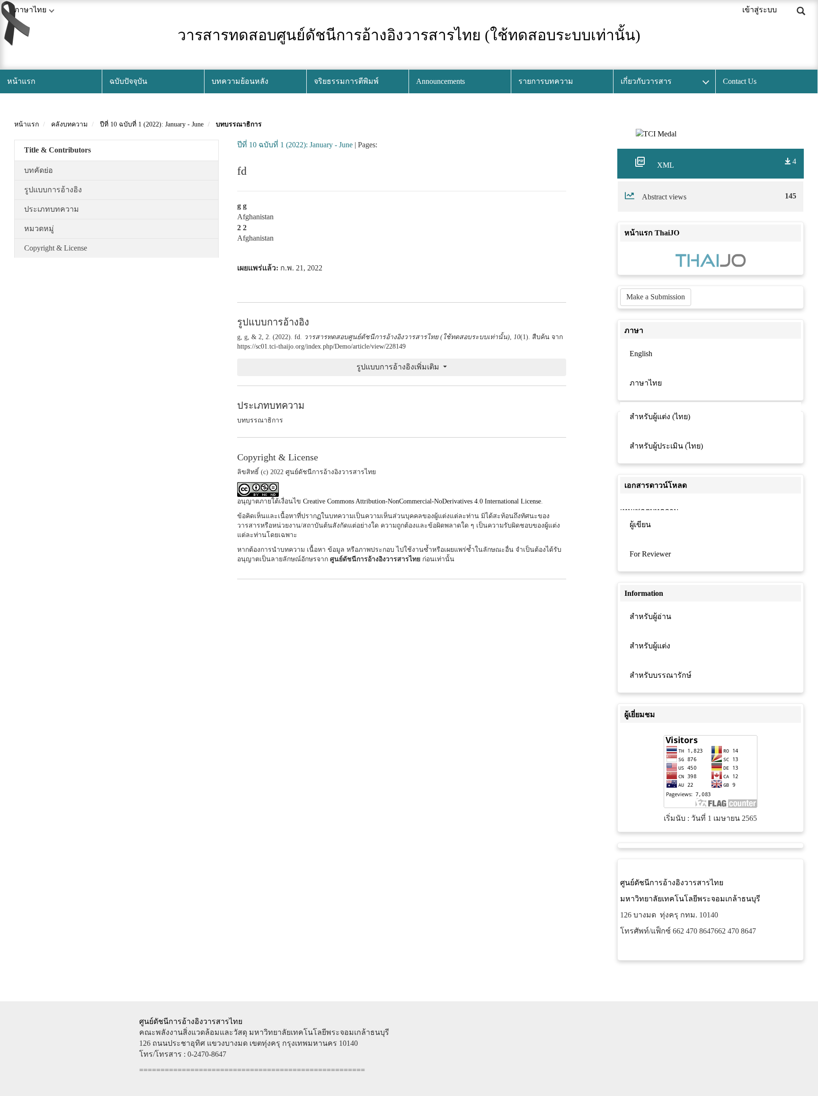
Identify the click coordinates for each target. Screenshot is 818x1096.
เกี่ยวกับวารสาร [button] (646, 81)
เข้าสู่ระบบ (759, 10)
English (641, 354)
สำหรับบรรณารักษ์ (661, 675)
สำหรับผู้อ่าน (650, 616)
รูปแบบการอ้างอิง (53, 190)
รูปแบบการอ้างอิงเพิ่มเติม (398, 367)
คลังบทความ (69, 124)
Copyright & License (55, 248)
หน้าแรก (21, 81)
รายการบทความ (545, 81)
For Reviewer (650, 554)
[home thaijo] (710, 259)
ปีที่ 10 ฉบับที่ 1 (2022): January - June (152, 124)
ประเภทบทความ (51, 209)
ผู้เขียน (640, 525)
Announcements (440, 81)
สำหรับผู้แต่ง (650, 646)
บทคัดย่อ (38, 170)
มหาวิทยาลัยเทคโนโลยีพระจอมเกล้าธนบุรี (690, 899)
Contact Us (739, 81)
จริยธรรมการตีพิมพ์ (346, 81)
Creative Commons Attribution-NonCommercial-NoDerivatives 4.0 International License (422, 501)
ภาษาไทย (646, 383)
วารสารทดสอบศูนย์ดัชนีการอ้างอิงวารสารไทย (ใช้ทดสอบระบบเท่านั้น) (409, 35)
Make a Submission (655, 297)
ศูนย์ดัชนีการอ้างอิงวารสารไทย (190, 1021)
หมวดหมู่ (39, 229)
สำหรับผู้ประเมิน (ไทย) (666, 446)
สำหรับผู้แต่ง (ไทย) (660, 417)
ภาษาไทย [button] (30, 10)
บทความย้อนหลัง (240, 81)
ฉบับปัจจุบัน (128, 81)
